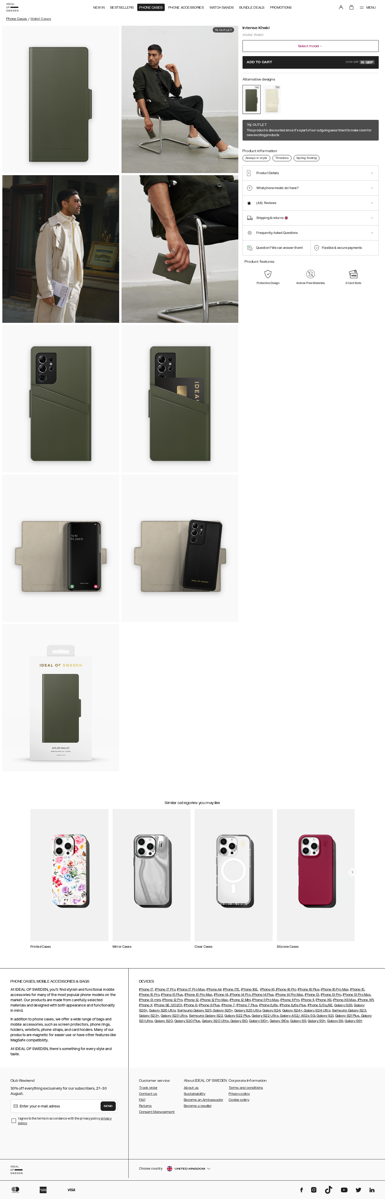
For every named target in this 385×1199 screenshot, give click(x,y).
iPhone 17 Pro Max (191, 989)
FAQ (142, 1100)
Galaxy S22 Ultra (265, 1016)
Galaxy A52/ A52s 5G (297, 1016)
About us (191, 1088)
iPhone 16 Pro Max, (335, 989)
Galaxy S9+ (317, 1021)
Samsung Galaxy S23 (349, 1010)
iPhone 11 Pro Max (265, 1000)
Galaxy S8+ (353, 1021)
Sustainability (194, 1094)
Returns (145, 1106)
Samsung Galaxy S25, (194, 1010)
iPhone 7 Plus (246, 1005)
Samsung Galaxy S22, (206, 1016)
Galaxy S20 (164, 1021)
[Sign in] (341, 7)
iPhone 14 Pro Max (289, 995)
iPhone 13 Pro (331, 995)
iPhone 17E (231, 989)
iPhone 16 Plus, (309, 989)
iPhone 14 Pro (239, 995)
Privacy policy (239, 1094)
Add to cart (310, 62)
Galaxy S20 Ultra (215, 1021)
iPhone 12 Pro (172, 1000)
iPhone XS (323, 1000)
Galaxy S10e (279, 1021)
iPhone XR (365, 1000)
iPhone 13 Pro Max (357, 995)
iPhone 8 (190, 1005)
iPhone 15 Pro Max (198, 995)
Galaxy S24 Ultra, (317, 1010)
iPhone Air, (214, 989)
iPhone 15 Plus (172, 995)
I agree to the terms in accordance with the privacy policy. (65, 1120)
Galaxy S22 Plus (237, 1016)
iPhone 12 (191, 1000)
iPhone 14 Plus (262, 995)
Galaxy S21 (324, 1016)
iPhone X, (146, 1005)
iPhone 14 (221, 995)
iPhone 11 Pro (289, 1000)
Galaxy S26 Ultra (162, 1010)
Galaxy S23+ (149, 1016)
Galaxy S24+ (292, 1010)
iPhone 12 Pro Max (214, 1000)
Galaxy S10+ (258, 1021)
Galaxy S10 (239, 1021)
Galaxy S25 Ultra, (248, 1010)
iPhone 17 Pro (165, 989)
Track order (148, 1088)
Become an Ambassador (203, 1100)
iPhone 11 (307, 1000)
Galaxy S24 (271, 1010)
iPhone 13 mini (150, 1000)
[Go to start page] (12, 7)
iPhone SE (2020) (168, 1005)
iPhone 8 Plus (209, 1005)
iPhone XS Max (344, 1000)
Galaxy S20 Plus (187, 1021)
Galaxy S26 (343, 1005)
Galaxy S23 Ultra (174, 1016)
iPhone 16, (267, 989)
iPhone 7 (228, 1005)
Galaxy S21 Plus (347, 1016)
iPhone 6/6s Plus (293, 1005)
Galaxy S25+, (223, 1010)
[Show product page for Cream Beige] (272, 99)
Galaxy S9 (298, 1021)
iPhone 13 (312, 995)
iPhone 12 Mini (240, 1000)
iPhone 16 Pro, (286, 989)
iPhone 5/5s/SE (320, 1005)
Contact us (148, 1094)
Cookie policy (239, 1100)
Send (108, 1106)
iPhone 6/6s (268, 1005)
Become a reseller (198, 1106)
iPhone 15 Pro (149, 995)
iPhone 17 (146, 989)
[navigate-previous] (352, 872)
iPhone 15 (357, 989)
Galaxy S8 (335, 1021)
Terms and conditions (246, 1088)
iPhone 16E (249, 989)
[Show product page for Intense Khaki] (252, 99)
